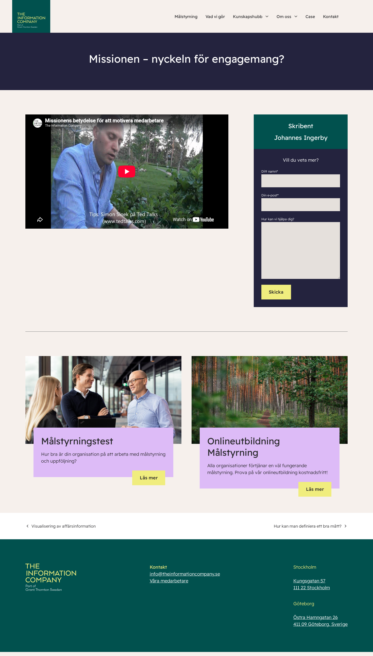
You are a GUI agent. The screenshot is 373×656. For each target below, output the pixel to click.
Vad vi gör (215, 16)
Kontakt (330, 16)
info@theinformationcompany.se (185, 574)
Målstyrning (186, 16)
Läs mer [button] (149, 478)
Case (310, 16)
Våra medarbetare (169, 581)
